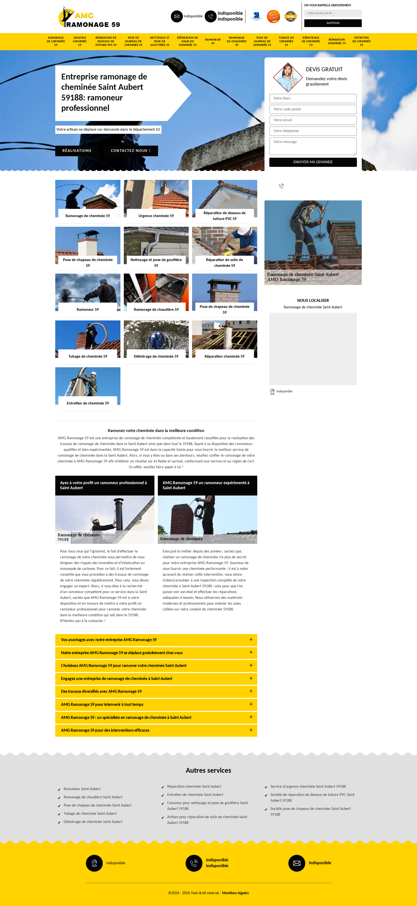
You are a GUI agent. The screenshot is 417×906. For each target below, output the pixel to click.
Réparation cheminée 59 (337, 41)
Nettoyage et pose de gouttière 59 (160, 41)
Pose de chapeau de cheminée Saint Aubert (98, 805)
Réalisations (77, 151)
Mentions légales (235, 893)
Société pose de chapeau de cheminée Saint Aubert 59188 (311, 812)
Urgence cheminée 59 (80, 41)
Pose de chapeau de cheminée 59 (133, 41)
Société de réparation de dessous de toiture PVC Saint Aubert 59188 (312, 798)
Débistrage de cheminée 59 (311, 41)
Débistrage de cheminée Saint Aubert (93, 822)
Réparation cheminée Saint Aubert (194, 787)
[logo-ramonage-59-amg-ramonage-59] (77, 16)
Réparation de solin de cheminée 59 (187, 41)
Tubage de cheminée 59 (286, 41)
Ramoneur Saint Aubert (82, 789)
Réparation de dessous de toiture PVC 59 (106, 41)
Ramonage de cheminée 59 (56, 41)
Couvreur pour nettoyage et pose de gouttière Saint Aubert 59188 (207, 806)
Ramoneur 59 (213, 41)
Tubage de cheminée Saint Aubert (90, 814)
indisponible (193, 16)
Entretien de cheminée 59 (362, 41)
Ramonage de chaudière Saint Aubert (93, 797)
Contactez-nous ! (131, 151)
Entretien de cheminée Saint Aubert (195, 795)
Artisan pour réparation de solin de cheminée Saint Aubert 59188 (207, 820)
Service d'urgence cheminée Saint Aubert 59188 (308, 787)
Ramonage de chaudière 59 (237, 41)
